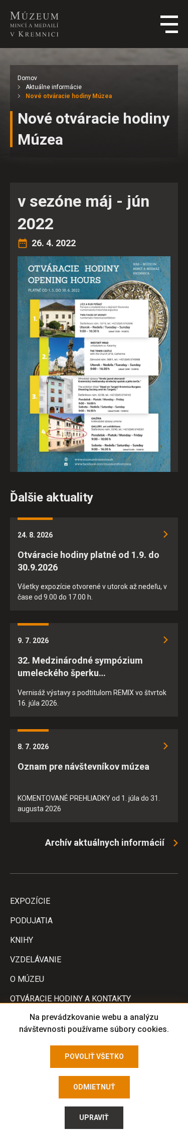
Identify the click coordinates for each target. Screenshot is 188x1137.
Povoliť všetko (94, 1056)
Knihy (21, 940)
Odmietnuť (94, 1087)
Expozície (30, 901)
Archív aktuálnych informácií (104, 842)
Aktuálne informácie (54, 87)
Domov (27, 78)
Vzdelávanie (35, 959)
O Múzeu (27, 979)
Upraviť (94, 1117)
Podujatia (31, 920)
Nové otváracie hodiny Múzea (69, 96)
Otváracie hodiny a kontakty (70, 998)
